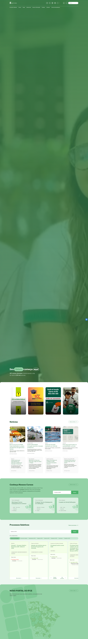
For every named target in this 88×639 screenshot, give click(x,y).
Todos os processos (73, 525)
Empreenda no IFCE (32, 538)
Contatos (43, 7)
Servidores (60, 538)
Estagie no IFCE (39, 538)
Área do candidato (54, 578)
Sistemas (48, 7)
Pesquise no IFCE (54, 538)
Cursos (19, 7)
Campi (24, 7)
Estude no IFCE (46, 538)
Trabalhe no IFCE (67, 538)
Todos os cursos (73, 484)
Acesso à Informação (36, 7)
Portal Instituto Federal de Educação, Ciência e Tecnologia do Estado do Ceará (14, 3)
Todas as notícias (73, 421)
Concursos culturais (24, 538)
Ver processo (19, 578)
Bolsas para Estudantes (15, 538)
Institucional (28, 7)
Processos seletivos (13, 7)
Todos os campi (73, 590)
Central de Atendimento (55, 7)
